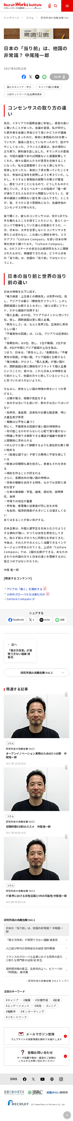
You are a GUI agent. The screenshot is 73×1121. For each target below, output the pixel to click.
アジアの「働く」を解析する (25, 589)
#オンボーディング (32, 1011)
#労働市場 (41, 1000)
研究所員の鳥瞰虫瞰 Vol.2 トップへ (48, 980)
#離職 (26, 1000)
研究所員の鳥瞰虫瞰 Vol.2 (56, 17)
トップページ (11, 17)
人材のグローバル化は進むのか (26, 594)
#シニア (51, 1006)
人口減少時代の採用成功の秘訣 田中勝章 (30, 948)
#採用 (38, 1006)
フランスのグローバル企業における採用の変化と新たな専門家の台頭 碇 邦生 (34, 958)
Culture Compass (19, 599)
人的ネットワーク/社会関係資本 (24, 94)
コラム (30, 17)
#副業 (56, 1000)
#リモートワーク (16, 1017)
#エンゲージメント (18, 1006)
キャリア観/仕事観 (49, 87)
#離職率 (11, 1011)
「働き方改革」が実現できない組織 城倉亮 (20, 650)
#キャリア (12, 1000)
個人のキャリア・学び (19, 87)
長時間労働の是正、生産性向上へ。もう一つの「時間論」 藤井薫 (34, 970)
